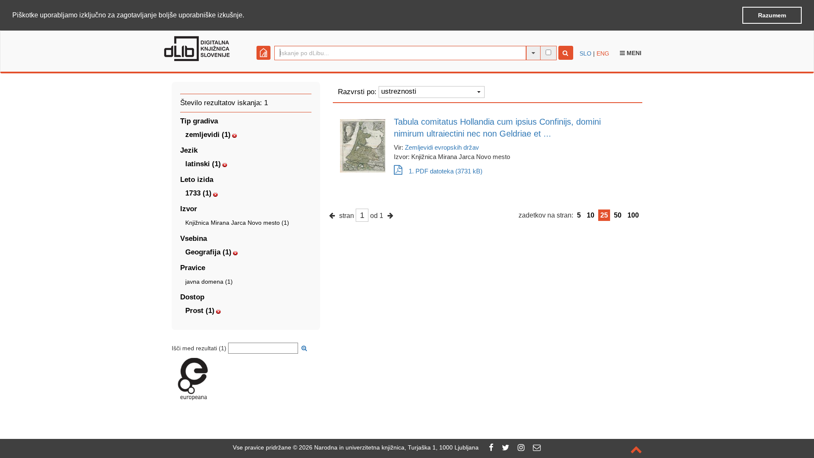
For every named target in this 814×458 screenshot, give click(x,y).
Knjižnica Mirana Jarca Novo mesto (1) (237, 222)
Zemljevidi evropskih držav (442, 147)
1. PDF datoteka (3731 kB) (445, 171)
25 (604, 215)
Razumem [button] (772, 15)
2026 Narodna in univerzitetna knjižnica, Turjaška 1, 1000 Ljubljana (389, 447)
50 (618, 215)
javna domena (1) (209, 281)
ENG (603, 53)
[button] (247, 15)
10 (590, 215)
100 (633, 215)
